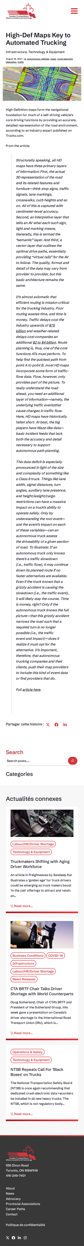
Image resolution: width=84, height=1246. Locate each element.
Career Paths (15, 1209)
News (10, 1193)
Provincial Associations (23, 1204)
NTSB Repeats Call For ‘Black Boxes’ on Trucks (37, 1072)
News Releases (24, 979)
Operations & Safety (28, 1052)
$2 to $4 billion (44, 342)
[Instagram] (25, 1238)
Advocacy (13, 1199)
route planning (64, 59)
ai (25, 59)
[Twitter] (48, 724)
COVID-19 (55, 955)
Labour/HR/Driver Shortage (33, 844)
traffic (21, 62)
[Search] (72, 761)
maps (53, 59)
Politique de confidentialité (25, 1225)
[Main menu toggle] (74, 11)
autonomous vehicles (38, 59)
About (10, 1188)
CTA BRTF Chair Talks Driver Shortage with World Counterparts (42, 991)
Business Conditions (28, 955)
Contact (12, 1214)
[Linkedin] (65, 724)
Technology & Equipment (46, 52)
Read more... (23, 906)
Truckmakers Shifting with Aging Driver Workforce (40, 864)
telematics (11, 62)
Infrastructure (16, 52)
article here (31, 690)
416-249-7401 (16, 1175)
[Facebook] (56, 724)
